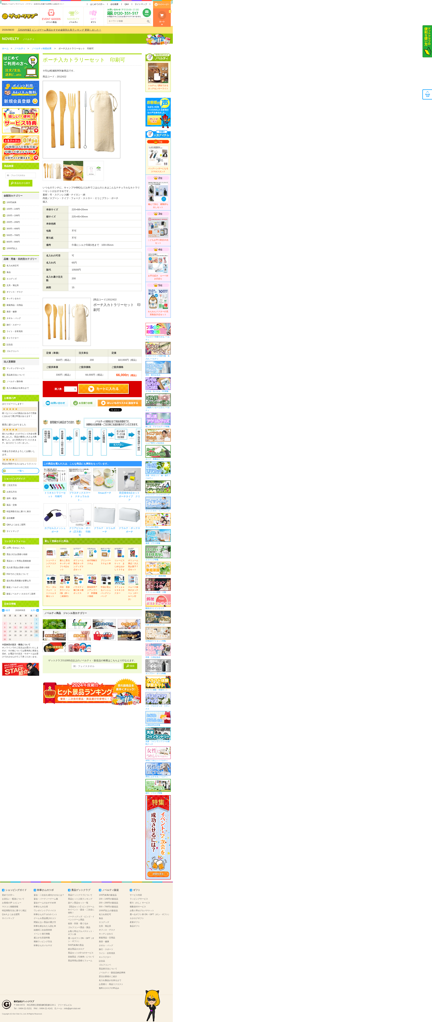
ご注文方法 (12, 485)
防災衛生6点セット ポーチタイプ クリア (130, 496)
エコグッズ (12, 279)
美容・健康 (12, 311)
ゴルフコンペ (13, 351)
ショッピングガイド (16, 890)
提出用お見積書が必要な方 (19, 580)
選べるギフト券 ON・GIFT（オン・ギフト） (150, 914)
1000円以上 (12, 248)
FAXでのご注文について (18, 574)
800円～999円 (13, 242)
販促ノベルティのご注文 (18, 587)
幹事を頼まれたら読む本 (45, 926)
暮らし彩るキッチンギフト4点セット (65, 565)
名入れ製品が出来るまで (18, 388)
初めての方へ (8, 895)
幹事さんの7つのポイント (45, 914)
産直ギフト (135, 922)
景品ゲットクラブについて (80, 895)
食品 (9, 272)
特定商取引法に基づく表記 (14, 910)
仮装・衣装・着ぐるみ (78, 923)
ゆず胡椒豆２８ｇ (92, 562)
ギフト (136, 890)
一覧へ (20, 471)
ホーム (5, 48)
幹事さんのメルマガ (43, 945)
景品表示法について (16, 375)
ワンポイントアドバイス (45, 910)
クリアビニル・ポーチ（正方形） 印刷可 (79, 531)
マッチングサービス (16, 368)
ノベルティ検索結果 (41, 48)
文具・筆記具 (13, 285)
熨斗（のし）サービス (140, 903)
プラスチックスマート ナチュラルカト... (79, 496)
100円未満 (11, 202)
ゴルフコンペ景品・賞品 (79, 927)
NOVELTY (10, 39)
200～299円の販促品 (108, 903)
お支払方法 (12, 492)
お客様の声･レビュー (11, 903)
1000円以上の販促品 (108, 910)
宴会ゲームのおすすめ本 (45, 903)
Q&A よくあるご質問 (16, 524)
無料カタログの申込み (109, 988)
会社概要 (114, 4)
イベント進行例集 (42, 934)
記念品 (10, 344)
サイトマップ (141, 4)
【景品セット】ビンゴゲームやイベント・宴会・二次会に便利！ (81, 909)
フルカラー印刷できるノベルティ (157, 338)
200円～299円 (13, 222)
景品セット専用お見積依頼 (19, 561)
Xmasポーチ (104, 492)
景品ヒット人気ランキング (80, 899)
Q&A (127, 4)
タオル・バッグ (14, 318)
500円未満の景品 (76, 945)
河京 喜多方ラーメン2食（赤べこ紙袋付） (65, 591)
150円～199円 (13, 215)
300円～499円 (13, 229)
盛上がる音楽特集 (42, 937)
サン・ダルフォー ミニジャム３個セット (51, 591)
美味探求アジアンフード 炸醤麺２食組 (92, 591)
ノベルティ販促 (110, 890)
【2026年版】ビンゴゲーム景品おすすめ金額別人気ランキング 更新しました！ (59, 30)
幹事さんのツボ (45, 890)
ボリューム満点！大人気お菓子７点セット (133, 565)
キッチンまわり (14, 298)
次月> (33, 610)
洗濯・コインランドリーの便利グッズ (157, 742)
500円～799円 (13, 235)
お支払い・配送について (13, 899)
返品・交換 (12, 505)
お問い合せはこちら (16, 548)
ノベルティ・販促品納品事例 (112, 972)
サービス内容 (136, 895)
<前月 (7, 610)
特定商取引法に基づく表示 (19, 511)
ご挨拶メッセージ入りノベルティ (157, 408)
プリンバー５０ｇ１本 (106, 562)
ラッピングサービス (139, 899)
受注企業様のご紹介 (108, 976)
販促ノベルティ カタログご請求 (21, 594)
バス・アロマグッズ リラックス (157, 707)
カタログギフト (137, 918)
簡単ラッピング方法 (43, 941)
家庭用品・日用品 (15, 305)
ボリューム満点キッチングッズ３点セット (78, 565)
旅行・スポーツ (14, 325)
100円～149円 (13, 209)
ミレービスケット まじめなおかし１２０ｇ (119, 565)
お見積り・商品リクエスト (111, 984)
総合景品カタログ (76, 949)
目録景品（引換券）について (81, 957)
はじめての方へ (97, 4)
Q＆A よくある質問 (10, 914)
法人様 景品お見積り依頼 (18, 567)
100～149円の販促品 (108, 899)
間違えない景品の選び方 (45, 922)
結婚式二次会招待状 (43, 930)
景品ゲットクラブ (80, 890)
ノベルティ (28, 39)
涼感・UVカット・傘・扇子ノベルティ (157, 476)
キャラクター (13, 338)
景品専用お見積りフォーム (80, 960)
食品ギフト (135, 926)
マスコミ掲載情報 (10, 906)
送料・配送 (12, 498)
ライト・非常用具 (15, 331)
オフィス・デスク (15, 292)
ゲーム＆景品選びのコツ (45, 918)
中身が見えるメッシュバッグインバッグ (106, 591)
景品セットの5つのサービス (80, 953)
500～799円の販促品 (108, 906)
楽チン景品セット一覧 (78, 903)
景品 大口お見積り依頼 (17, 554)
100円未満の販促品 (108, 895)
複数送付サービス (138, 906)
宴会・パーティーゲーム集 (46, 899)
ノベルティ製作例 (15, 381)
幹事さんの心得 (41, 906)
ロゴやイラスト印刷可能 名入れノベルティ (157, 357)
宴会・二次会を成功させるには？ (49, 895)
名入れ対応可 (13, 265)
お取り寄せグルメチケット (142, 910)
